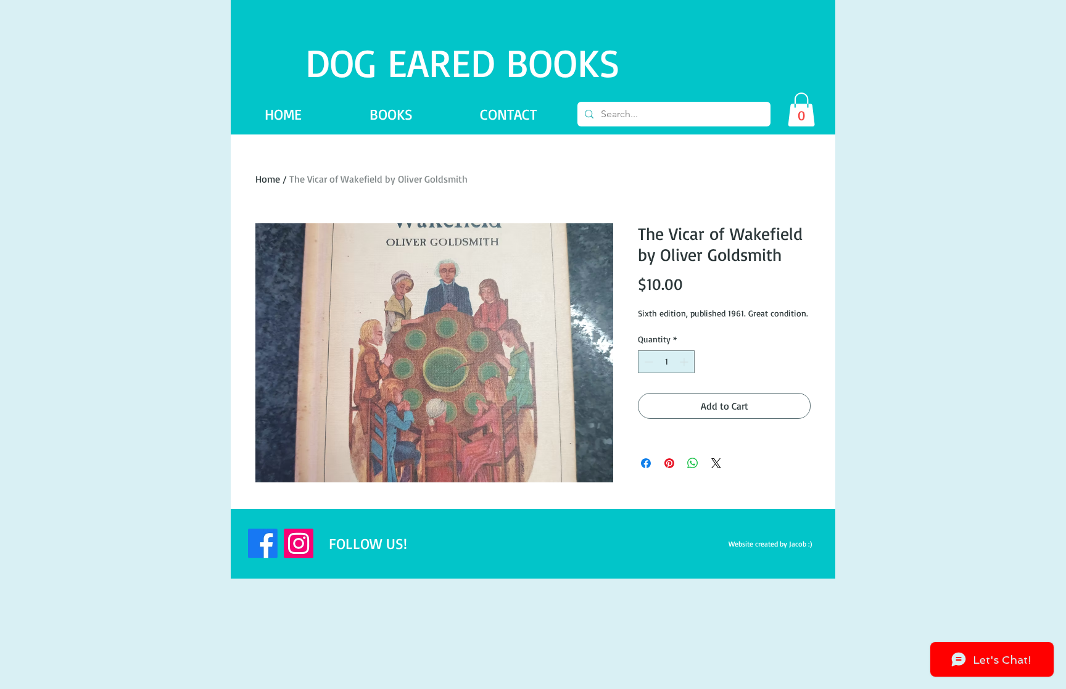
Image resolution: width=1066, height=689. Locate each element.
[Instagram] (298, 543)
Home (267, 179)
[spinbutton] (666, 362)
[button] (801, 109)
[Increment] (685, 362)
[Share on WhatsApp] (692, 463)
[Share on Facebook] (645, 463)
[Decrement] (647, 362)
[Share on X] (716, 463)
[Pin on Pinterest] (669, 463)
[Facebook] (263, 543)
